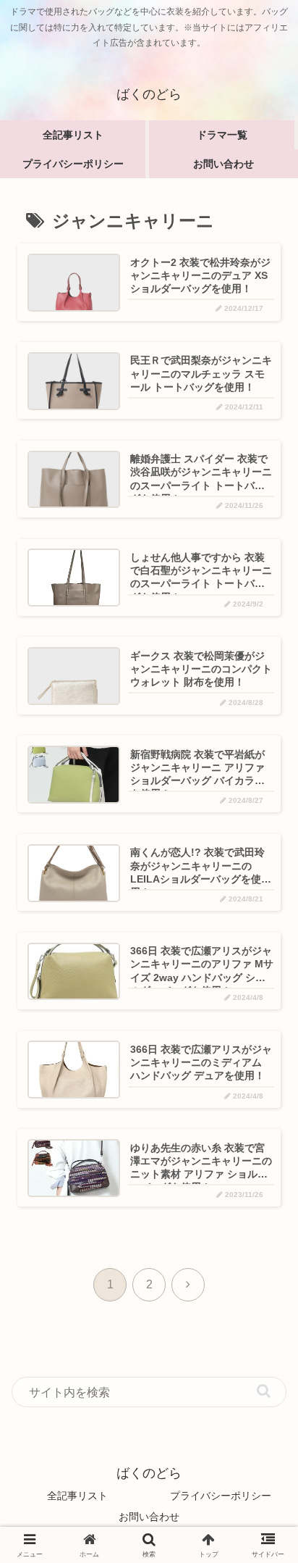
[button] (263, 1391)
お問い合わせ (149, 1516)
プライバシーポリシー (220, 1495)
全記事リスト (77, 1495)
